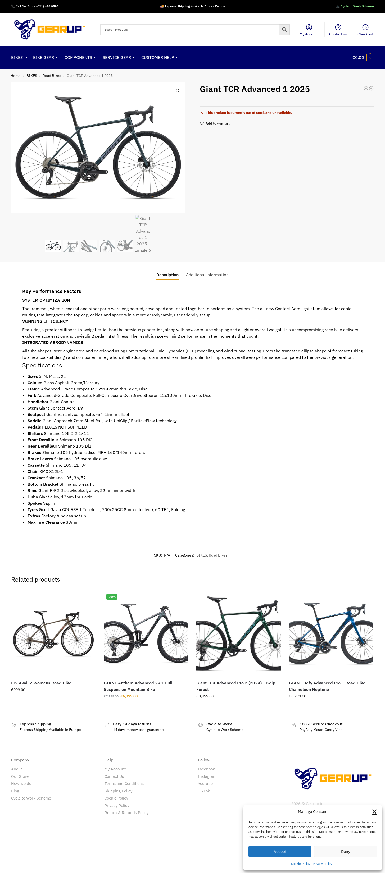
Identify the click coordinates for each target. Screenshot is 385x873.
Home (16, 75)
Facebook (206, 768)
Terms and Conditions (124, 783)
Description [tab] (167, 274)
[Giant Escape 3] (366, 88)
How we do (21, 783)
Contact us (338, 34)
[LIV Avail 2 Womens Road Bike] (53, 633)
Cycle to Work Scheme (31, 798)
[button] (374, 811)
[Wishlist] (88, 599)
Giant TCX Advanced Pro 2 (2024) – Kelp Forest (235, 686)
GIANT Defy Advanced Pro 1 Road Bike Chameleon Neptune (327, 686)
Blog (15, 790)
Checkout (365, 34)
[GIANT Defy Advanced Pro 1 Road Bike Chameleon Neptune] (331, 633)
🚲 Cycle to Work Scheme (355, 6)
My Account (309, 34)
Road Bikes (52, 75)
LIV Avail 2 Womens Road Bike (41, 683)
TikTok (204, 790)
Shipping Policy (118, 790)
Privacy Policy (322, 864)
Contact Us (114, 776)
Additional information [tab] (207, 274)
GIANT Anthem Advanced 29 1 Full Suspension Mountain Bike (138, 686)
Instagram (207, 776)
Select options (53, 701)
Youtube (205, 783)
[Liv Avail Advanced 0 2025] (371, 88)
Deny (345, 851)
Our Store (20, 776)
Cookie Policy (300, 864)
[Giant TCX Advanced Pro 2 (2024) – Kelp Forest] (238, 633)
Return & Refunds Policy (126, 812)
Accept (280, 851)
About (16, 768)
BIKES (31, 75)
